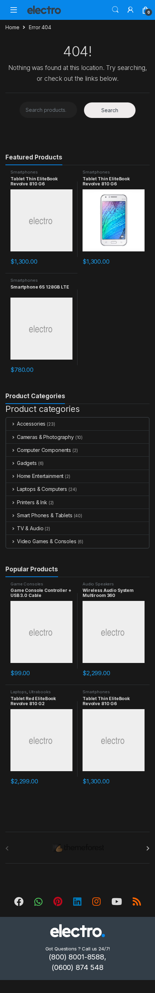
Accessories (31, 424)
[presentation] (148, 848)
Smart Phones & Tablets (44, 515)
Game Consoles (26, 583)
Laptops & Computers (42, 489)
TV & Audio (30, 528)
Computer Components (44, 450)
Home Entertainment (40, 476)
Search (115, 10)
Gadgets (27, 463)
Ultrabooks (40, 691)
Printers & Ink (32, 502)
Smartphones (23, 172)
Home (12, 27)
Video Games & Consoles (46, 541)
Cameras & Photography (45, 437)
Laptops (18, 691)
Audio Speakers (98, 583)
